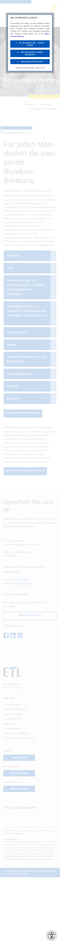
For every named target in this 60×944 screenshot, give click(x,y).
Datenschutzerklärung (25, 68)
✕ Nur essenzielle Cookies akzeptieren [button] (30, 53)
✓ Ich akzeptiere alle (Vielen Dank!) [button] (30, 44)
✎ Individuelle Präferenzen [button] (30, 61)
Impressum (39, 68)
